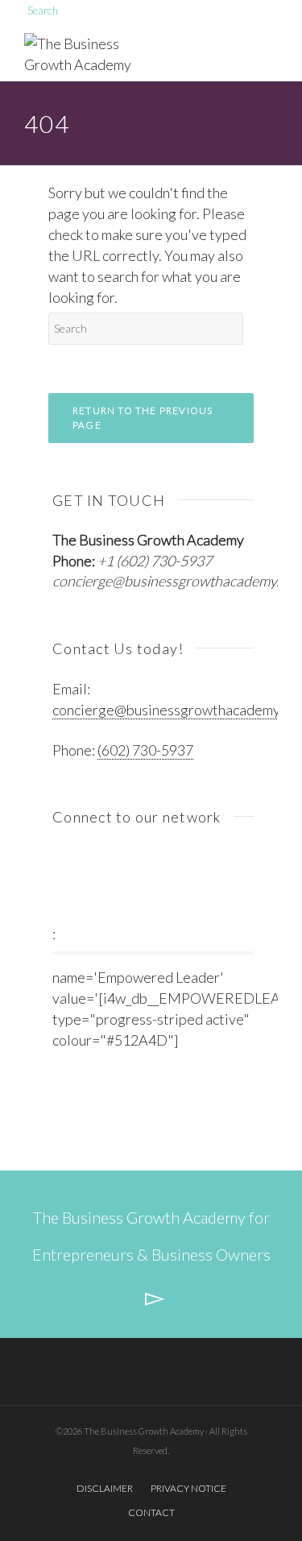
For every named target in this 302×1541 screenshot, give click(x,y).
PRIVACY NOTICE (188, 1488)
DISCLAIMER (105, 1488)
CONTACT (151, 1512)
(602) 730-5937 (145, 750)
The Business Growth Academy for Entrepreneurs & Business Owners (151, 1236)
